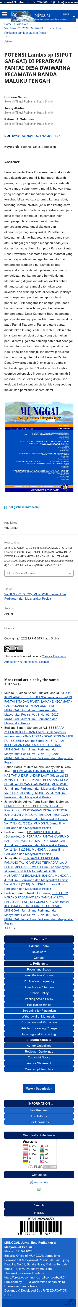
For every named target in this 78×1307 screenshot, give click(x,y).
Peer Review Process (39, 975)
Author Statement (39, 1063)
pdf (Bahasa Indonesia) (24, 507)
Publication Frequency (39, 981)
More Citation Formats (21, 573)
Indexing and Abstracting (39, 1034)
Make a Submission (39, 1088)
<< (6, 928)
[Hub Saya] (39, 1182)
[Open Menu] (4, 14)
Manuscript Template (39, 1069)
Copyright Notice (39, 1057)
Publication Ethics (39, 1004)
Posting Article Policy (39, 999)
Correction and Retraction (39, 1022)
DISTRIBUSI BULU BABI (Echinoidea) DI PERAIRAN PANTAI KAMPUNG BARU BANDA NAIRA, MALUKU (36, 836)
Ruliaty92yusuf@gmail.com (33, 1268)
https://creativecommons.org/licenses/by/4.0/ (34, 1277)
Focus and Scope (39, 969)
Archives (22, 24)
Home (8, 24)
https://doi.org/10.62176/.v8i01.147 (36, 136)
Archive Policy (39, 993)
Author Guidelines (39, 1045)
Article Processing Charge (39, 1028)
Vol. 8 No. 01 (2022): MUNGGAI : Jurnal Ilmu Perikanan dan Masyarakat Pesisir (32, 30)
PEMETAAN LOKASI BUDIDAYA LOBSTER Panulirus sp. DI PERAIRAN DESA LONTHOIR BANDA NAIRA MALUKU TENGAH (35, 810)
